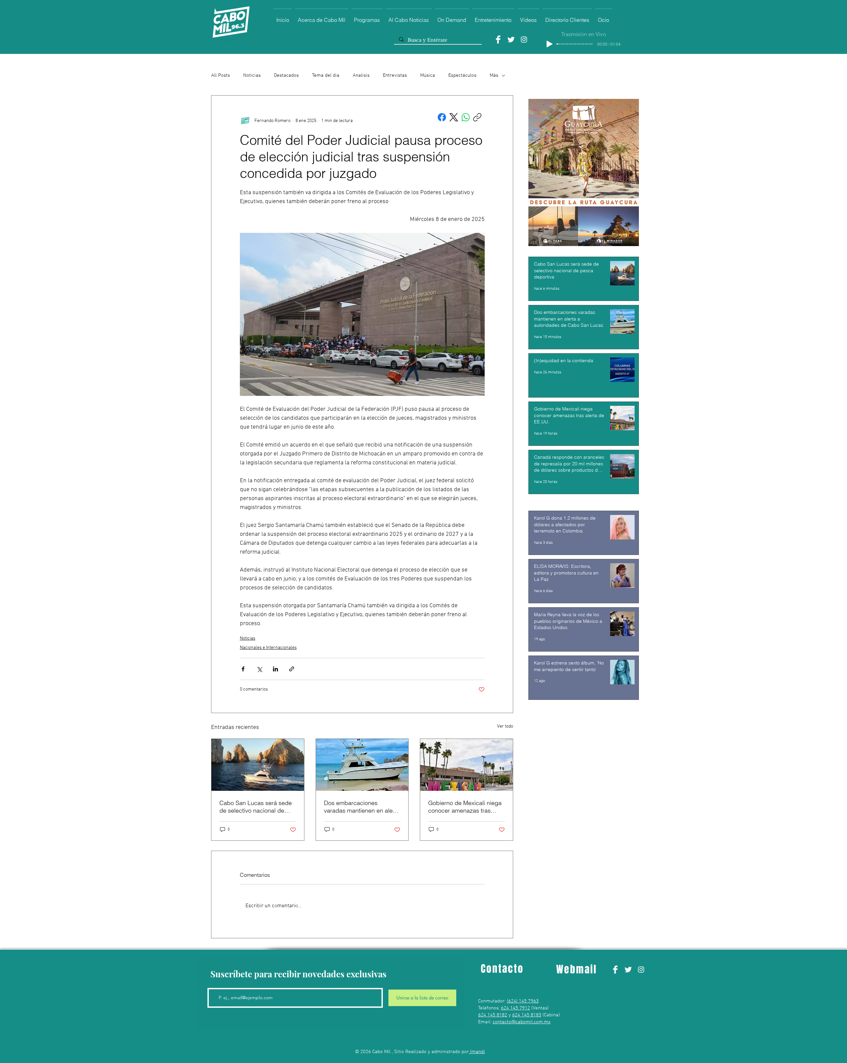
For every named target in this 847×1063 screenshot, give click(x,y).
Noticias (252, 75)
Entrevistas (395, 75)
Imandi (477, 1052)
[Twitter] (511, 39)
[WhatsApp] (466, 117)
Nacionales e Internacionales (268, 648)
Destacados (286, 75)
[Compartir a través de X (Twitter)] (259, 669)
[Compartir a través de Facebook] (243, 669)
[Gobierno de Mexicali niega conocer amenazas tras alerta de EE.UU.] (466, 765)
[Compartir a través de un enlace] (292, 669)
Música (427, 75)
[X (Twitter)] (453, 117)
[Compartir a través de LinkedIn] (275, 669)
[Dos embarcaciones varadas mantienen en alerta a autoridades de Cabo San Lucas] (362, 765)
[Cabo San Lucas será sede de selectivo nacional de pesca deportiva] (257, 765)
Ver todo (505, 726)
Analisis (361, 75)
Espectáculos (462, 75)
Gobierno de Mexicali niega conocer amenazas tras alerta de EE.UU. (465, 806)
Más (494, 75)
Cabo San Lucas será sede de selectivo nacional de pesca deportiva (255, 806)
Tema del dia (325, 75)
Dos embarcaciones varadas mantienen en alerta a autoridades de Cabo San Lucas (362, 806)
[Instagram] (524, 39)
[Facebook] (498, 39)
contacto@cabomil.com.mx (522, 1022)
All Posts (220, 75)
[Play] (550, 44)
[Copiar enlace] (477, 117)
